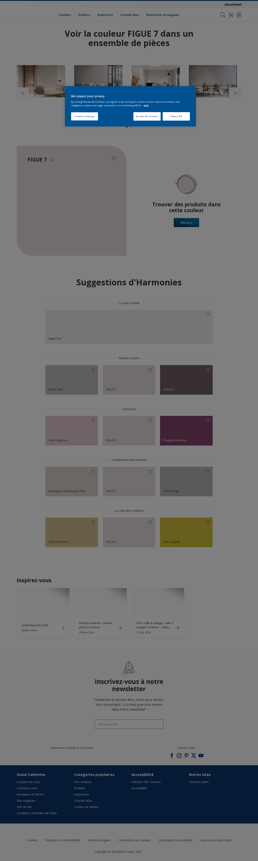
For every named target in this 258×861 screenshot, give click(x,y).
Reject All (176, 116)
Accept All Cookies (147, 116)
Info (146, 105)
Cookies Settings (84, 116)
